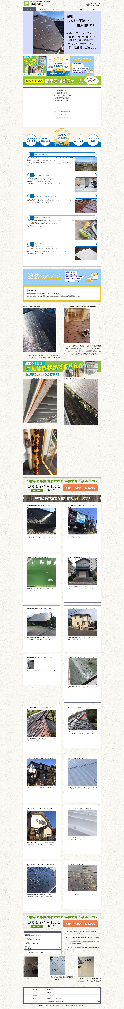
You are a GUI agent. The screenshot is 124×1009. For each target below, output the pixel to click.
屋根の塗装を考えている (62, 92)
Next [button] (102, 32)
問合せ (95, 9)
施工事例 (42, 9)
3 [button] (60, 55)
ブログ (82, 9)
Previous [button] (21, 32)
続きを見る (36, 590)
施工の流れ (55, 9)
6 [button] (66, 55)
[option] (62, 32)
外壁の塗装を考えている (62, 90)
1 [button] (55, 55)
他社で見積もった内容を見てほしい (63, 98)
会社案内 (68, 9)
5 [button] (64, 55)
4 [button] (62, 55)
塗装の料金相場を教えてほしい (63, 97)
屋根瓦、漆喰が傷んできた (63, 93)
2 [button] (57, 55)
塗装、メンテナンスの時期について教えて (62, 95)
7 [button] (68, 55)
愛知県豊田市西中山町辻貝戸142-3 (55, 1001)
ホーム (29, 9)
